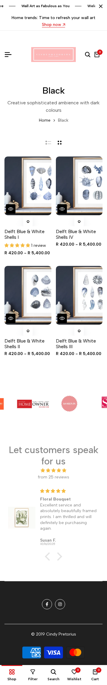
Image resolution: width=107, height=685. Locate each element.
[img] (53, 470)
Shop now (51, 25)
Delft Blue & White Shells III (76, 343)
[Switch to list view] (48, 142)
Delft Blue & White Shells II (24, 343)
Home (45, 120)
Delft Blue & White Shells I (24, 234)
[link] (26, 404)
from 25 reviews (53, 477)
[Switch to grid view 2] (59, 142)
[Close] (100, 6)
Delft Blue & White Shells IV (76, 234)
